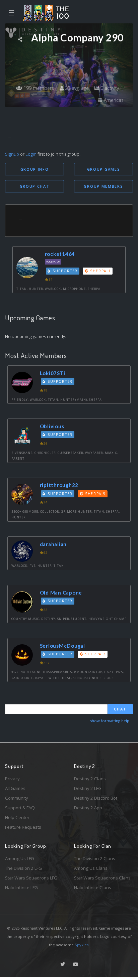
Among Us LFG (19, 858)
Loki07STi (52, 373)
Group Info (34, 169)
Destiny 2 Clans (90, 779)
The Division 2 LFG (23, 868)
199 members (38, 88)
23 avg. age (76, 88)
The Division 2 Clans (94, 858)
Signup (12, 154)
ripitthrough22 (59, 485)
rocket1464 (60, 254)
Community (16, 798)
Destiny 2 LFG (87, 788)
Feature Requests (23, 827)
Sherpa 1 (99, 271)
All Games (15, 788)
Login (31, 154)
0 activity (109, 88)
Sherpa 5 (94, 493)
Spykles (81, 944)
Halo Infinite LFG (21, 887)
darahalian (53, 544)
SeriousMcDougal (62, 646)
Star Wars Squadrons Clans (102, 878)
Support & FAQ (20, 808)
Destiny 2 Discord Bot (95, 798)
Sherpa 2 (94, 654)
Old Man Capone (61, 593)
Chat (120, 708)
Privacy (12, 779)
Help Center (17, 817)
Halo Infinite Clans (92, 887)
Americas (113, 100)
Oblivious (52, 426)
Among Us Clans (91, 868)
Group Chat (35, 186)
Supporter (64, 271)
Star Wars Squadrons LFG (31, 878)
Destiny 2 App (88, 808)
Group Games (103, 169)
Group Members (103, 186)
